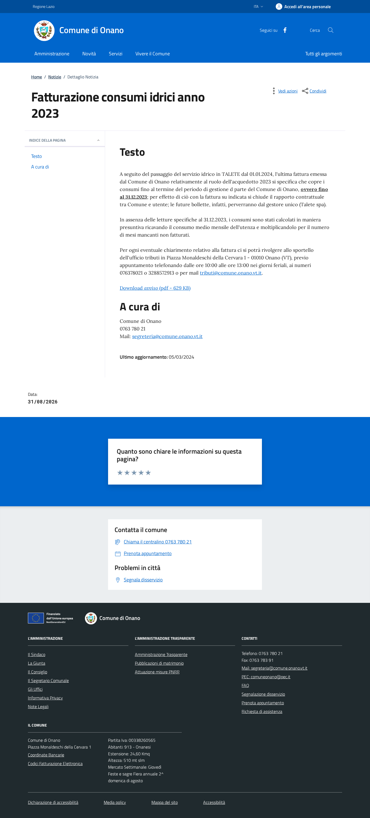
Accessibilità (214, 802)
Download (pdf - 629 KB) (155, 288)
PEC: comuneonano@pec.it (266, 676)
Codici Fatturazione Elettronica (55, 763)
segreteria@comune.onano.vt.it (167, 336)
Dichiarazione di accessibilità (53, 802)
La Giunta (36, 663)
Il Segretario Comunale (48, 680)
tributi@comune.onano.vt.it (231, 273)
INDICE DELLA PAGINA (47, 140)
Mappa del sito (164, 802)
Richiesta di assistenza (262, 711)
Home (36, 77)
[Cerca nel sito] (330, 30)
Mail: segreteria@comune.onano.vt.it (274, 668)
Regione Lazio (43, 6)
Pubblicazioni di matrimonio (159, 663)
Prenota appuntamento (263, 702)
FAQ (245, 685)
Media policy (115, 802)
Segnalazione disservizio (263, 694)
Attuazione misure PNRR (157, 672)
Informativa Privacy (45, 698)
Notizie (54, 77)
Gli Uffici (35, 689)
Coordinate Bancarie (46, 755)
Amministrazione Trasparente (161, 654)
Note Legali (38, 706)
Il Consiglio (37, 672)
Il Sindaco (36, 654)
